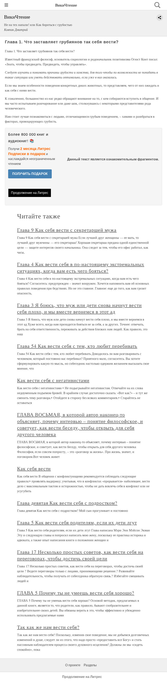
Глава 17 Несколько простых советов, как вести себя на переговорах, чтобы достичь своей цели (80, 555)
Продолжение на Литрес (29, 193)
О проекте (72, 665)
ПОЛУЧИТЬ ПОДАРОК (30, 174)
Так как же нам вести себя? (48, 627)
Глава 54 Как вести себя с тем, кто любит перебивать (77, 346)
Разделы (90, 665)
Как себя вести (34, 468)
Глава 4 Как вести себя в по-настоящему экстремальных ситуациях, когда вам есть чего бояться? (80, 267)
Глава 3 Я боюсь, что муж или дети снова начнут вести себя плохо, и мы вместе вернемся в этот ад (79, 308)
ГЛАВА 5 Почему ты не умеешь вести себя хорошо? (75, 592)
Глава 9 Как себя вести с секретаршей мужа (66, 230)
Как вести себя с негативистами (53, 380)
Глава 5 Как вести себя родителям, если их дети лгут (77, 522)
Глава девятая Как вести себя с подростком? (67, 503)
